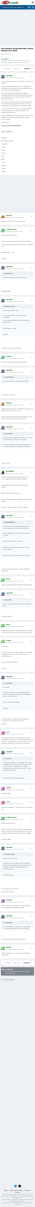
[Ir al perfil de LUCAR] (3, 789)
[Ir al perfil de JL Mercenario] (3, 230)
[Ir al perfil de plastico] (3, 216)
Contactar (27, 1190)
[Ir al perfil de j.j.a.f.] (3, 733)
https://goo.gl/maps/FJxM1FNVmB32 (11, 125)
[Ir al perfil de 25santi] (3, 404)
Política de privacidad (16, 1190)
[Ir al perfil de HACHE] (3, 948)
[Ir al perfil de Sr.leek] (3, 641)
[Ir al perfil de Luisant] (3, 357)
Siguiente (27, 68)
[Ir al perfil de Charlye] (3, 901)
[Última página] (32, 68)
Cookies (17, 1192)
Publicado (14, 77)
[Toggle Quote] (4, 273)
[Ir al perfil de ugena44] (3, 77)
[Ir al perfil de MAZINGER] (3, 472)
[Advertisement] (17, 28)
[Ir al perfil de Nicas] (3, 580)
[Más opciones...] (32, 77)
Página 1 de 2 (17, 68)
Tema (5, 1190)
